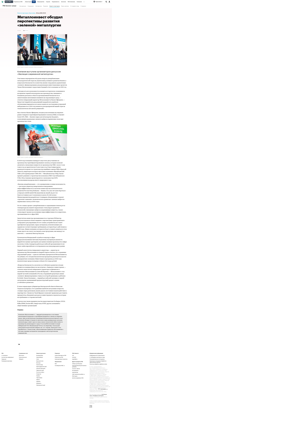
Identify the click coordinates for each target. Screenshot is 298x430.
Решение (45, 6)
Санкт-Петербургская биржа (96, 395)
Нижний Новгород (40, 368)
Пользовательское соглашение (97, 359)
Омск (37, 359)
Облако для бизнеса (77, 363)
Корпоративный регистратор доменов (79, 366)
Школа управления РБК (78, 378)
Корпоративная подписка (61, 359)
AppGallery (74, 359)
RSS (56, 363)
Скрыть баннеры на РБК (60, 355)
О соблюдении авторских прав (97, 357)
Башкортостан (39, 361)
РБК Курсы (74, 376)
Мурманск (38, 383)
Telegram (21, 359)
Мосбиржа (104, 394)
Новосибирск (39, 357)
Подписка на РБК (59, 357)
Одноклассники (23, 357)
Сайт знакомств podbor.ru (78, 374)
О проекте (83, 6)
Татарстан (38, 374)
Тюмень (38, 375)
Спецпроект (31, 6)
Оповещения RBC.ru (60, 365)
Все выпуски (23, 6)
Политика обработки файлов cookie (98, 364)
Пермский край (40, 370)
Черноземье (32, 13)
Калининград (39, 364)
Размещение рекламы (7, 361)
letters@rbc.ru (104, 389)
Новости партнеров (54, 6)
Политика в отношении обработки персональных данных (98, 361)
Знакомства (75, 372)
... (84, 1)
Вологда (38, 362)
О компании (5, 355)
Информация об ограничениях (97, 355)
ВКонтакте (21, 355)
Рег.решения (75, 370)
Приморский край (40, 385)
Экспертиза (38, 6)
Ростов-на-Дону (40, 372)
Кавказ (38, 379)
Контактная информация (8, 357)
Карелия (38, 381)
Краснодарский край (41, 366)
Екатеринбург (39, 355)
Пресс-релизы (65, 6)
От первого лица (74, 6)
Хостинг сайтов (76, 368)
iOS (73, 355)
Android (74, 357)
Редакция (4, 359)
